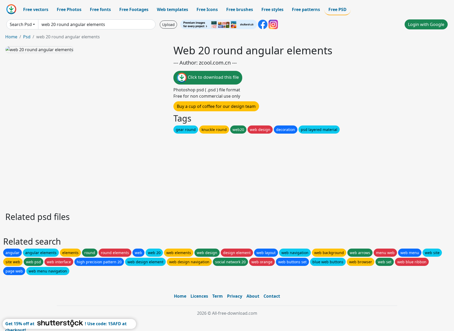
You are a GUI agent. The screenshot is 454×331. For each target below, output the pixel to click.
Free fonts (100, 9)
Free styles (272, 9)
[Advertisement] (162, 171)
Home (11, 37)
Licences (199, 296)
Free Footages (133, 9)
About (252, 296)
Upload (168, 24)
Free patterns (306, 9)
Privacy (234, 296)
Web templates (172, 9)
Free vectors (35, 9)
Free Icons (207, 9)
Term (217, 296)
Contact (272, 296)
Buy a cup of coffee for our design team (216, 106)
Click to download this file (213, 77)
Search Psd (21, 24)
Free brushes (239, 9)
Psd (26, 37)
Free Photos (69, 9)
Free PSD (337, 9)
